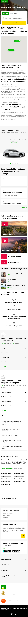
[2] (13, 163)
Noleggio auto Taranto (6, 476)
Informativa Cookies (5, 609)
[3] (15, 163)
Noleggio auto (3, 28)
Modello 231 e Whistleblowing (19, 608)
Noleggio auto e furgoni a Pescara (20, 478)
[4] (17, 163)
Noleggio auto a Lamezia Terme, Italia (20, 481)
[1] (10, 163)
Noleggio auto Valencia (19, 473)
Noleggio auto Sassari (6, 478)
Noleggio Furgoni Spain (12, 28)
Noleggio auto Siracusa (19, 476)
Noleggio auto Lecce (5, 481)
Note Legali (9, 608)
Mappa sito (3, 608)
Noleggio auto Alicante (6, 473)
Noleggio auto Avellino (6, 484)
